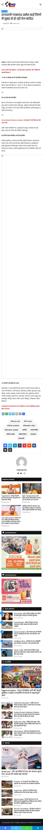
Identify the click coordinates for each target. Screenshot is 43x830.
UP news (28, 421)
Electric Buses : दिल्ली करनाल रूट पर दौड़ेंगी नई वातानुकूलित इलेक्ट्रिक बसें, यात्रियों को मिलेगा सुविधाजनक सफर (27, 801)
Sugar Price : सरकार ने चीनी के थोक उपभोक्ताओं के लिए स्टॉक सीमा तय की (25, 791)
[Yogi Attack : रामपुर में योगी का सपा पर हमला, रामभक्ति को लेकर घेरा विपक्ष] (11, 488)
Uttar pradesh (13, 425)
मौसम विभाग (23, 434)
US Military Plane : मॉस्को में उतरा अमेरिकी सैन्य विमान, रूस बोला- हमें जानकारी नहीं (27, 642)
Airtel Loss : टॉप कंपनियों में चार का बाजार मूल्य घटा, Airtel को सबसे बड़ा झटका (22, 772)
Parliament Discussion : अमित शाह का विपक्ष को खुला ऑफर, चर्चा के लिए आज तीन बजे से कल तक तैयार (27, 705)
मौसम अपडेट (11, 434)
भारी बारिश (35, 430)
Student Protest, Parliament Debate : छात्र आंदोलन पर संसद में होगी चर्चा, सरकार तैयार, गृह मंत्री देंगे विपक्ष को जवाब (27, 714)
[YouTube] (21, 473)
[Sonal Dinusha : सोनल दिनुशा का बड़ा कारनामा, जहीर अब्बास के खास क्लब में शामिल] (7, 625)
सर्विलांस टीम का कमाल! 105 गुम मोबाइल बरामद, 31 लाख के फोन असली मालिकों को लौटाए (31, 508)
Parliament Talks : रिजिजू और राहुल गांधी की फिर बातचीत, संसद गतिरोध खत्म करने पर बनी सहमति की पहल (27, 724)
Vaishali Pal (21, 470)
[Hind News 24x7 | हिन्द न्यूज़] (10, 4)
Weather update (12, 430)
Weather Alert (29, 425)
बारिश (25, 430)
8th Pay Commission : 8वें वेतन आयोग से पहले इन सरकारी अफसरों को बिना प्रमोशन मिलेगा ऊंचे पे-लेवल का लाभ (27, 811)
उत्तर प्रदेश (4, 11)
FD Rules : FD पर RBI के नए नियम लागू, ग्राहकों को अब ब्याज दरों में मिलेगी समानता (27, 783)
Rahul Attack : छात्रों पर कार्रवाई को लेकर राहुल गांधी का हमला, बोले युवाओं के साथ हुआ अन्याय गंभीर (27, 733)
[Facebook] (5, 445)
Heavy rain (16, 421)
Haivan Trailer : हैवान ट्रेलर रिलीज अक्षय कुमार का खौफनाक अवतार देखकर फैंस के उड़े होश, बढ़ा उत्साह (27, 652)
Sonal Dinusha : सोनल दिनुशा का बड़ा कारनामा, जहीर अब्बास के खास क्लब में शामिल (26, 624)
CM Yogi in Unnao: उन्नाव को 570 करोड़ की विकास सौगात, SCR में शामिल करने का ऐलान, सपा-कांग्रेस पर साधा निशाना (11, 520)
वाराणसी (21, 438)
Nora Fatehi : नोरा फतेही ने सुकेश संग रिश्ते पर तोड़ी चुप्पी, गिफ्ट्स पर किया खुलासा (27, 615)
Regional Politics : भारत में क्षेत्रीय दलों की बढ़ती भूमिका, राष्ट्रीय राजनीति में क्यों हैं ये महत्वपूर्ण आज (21, 693)
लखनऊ (34, 434)
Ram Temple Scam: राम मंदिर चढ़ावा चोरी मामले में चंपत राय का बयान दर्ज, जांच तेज (31, 498)
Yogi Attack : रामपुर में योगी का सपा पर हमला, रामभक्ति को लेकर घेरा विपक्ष (11, 498)
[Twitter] (10, 445)
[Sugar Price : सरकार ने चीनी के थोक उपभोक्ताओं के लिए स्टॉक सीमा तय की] (7, 793)
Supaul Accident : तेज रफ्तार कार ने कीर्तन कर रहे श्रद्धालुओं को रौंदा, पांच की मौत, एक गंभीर (27, 634)
